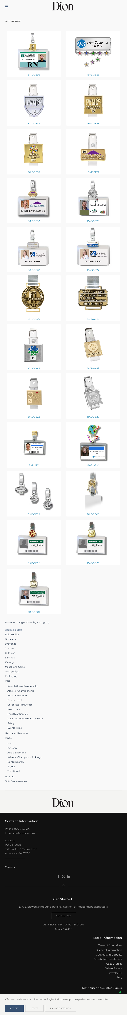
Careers (10, 867)
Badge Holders (13, 629)
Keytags (9, 662)
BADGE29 (93, 221)
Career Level (14, 700)
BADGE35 (93, 74)
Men (9, 743)
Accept (14, 1008)
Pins (7, 680)
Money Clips (12, 671)
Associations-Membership (22, 686)
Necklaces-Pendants (16, 733)
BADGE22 (34, 416)
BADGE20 (93, 416)
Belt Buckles (12, 634)
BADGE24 (34, 367)
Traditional (13, 771)
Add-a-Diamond (16, 752)
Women (12, 748)
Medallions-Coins (15, 666)
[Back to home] (63, 6)
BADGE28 (34, 270)
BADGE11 (33, 465)
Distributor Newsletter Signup (102, 987)
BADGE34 (34, 123)
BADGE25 (93, 318)
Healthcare (13, 709)
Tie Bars (9, 776)
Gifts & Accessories (16, 781)
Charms (9, 648)
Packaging (11, 676)
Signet (11, 766)
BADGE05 (93, 563)
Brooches (10, 643)
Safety (11, 723)
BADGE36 (34, 74)
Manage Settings (60, 1008)
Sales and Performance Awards (25, 718)
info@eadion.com (24, 833)
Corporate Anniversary (20, 704)
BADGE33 (93, 123)
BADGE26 (34, 318)
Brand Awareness (17, 695)
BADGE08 (93, 514)
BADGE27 (93, 270)
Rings (8, 737)
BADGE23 (93, 367)
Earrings (10, 657)
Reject (34, 1008)
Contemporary (15, 761)
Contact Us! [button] (63, 916)
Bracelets (10, 639)
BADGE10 (93, 465)
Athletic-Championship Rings (24, 757)
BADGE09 (34, 514)
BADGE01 (34, 612)
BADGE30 (34, 221)
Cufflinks (10, 652)
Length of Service (17, 713)
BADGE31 (93, 172)
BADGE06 (34, 563)
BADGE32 (34, 172)
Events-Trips (14, 727)
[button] (6, 6)
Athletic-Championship (20, 690)
